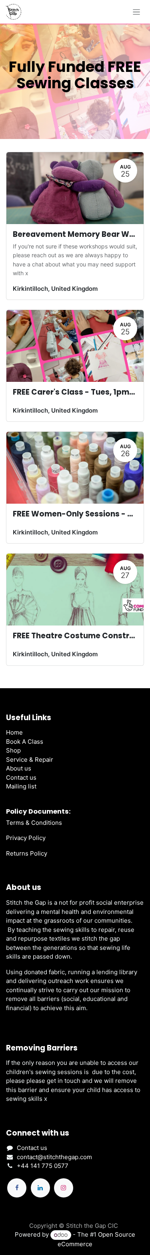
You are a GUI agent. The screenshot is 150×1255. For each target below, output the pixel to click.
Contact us (21, 777)
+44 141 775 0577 (42, 1166)
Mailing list (21, 786)
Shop (13, 750)
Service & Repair (29, 759)
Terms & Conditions (34, 822)
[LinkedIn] (40, 1187)
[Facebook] (16, 1187)
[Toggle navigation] (136, 12)
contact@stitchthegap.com (54, 1157)
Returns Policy (26, 853)
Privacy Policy (26, 838)
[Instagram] (63, 1187)
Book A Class (24, 741)
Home (14, 732)
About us (18, 768)
